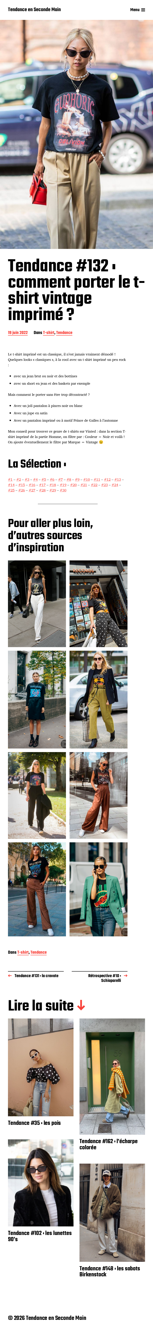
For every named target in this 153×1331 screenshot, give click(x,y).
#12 (107, 479)
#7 (60, 479)
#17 (42, 485)
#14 (11, 485)
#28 (42, 490)
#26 (21, 490)
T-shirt (48, 333)
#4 (35, 479)
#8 (69, 479)
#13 (117, 479)
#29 (52, 490)
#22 (94, 485)
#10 (86, 479)
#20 (73, 485)
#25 (11, 490)
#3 (27, 479)
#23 (104, 485)
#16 (32, 485)
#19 (63, 485)
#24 (115, 485)
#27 (32, 490)
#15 (21, 485)
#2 (18, 479)
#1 (10, 479)
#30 (63, 490)
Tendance (64, 333)
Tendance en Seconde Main (34, 10)
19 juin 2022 (18, 333)
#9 (77, 479)
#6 (52, 479)
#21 (83, 485)
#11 (97, 479)
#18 (52, 485)
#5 (43, 479)
